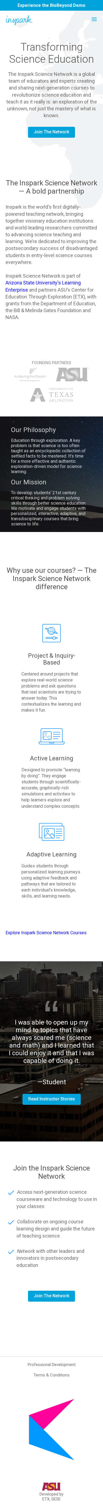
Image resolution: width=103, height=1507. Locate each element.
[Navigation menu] (94, 19)
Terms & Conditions (51, 1375)
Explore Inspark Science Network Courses (46, 932)
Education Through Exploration (38, 297)
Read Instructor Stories (51, 1099)
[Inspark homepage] (19, 20)
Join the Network (51, 131)
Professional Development (52, 1364)
